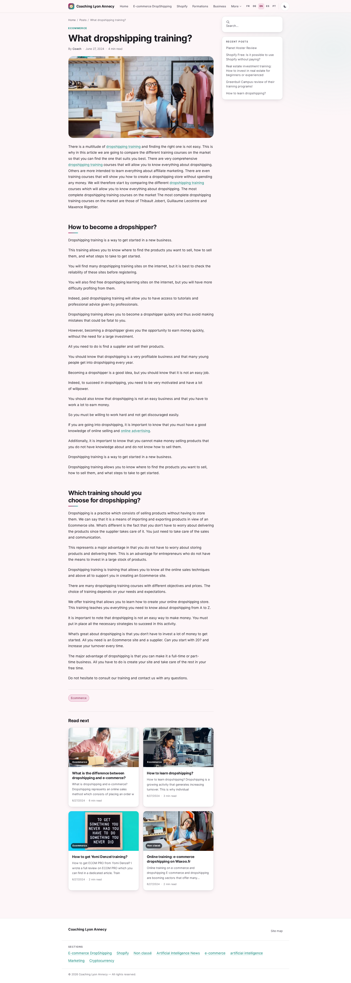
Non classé (143, 953)
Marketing (76, 961)
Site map (277, 931)
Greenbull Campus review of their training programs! (250, 84)
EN (261, 6)
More (234, 6)
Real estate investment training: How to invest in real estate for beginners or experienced (248, 70)
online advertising (135, 431)
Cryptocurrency (101, 961)
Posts (83, 20)
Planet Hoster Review (241, 48)
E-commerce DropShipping (152, 6)
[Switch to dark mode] (285, 6)
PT (274, 6)
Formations (200, 6)
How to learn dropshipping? (246, 93)
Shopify (182, 6)
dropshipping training (123, 147)
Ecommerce (77, 28)
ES (267, 6)
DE (254, 6)
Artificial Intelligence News (178, 953)
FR (248, 6)
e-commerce (215, 953)
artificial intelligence (246, 953)
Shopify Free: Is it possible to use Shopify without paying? (250, 57)
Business (219, 6)
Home (124, 6)
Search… (232, 26)
